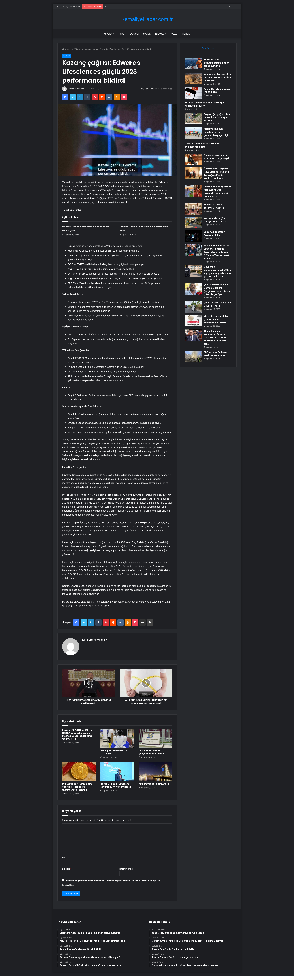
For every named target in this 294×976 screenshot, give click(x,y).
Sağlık (147, 34)
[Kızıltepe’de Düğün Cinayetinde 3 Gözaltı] (193, 222)
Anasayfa (109, 34)
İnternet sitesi (126, 869)
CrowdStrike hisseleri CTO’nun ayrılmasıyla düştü (202, 145)
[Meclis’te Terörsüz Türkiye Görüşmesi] (193, 209)
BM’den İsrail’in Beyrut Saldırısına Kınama (216, 354)
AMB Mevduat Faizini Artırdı (154, 783)
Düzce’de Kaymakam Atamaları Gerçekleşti (216, 157)
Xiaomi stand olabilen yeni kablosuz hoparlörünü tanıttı (216, 319)
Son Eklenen (208, 48)
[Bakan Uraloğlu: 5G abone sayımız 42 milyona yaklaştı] (117, 771)
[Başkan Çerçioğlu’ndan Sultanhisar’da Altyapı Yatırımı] (193, 118)
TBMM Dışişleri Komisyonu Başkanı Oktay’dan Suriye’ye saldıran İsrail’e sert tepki (215, 337)
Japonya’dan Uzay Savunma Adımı (214, 233)
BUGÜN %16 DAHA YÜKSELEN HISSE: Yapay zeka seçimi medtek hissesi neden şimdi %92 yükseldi (77, 734)
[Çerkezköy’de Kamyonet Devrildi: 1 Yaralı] (193, 307)
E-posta (66, 869)
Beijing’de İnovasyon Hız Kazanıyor (113, 752)
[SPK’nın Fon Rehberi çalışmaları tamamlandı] (155, 738)
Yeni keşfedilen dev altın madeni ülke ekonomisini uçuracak (218, 77)
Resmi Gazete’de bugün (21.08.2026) (122, 6)
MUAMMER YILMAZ (76, 89)
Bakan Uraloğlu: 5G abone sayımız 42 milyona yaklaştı (115, 785)
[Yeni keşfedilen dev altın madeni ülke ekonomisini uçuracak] (193, 78)
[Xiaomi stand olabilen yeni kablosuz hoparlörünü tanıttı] (193, 320)
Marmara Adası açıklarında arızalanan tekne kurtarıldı (216, 62)
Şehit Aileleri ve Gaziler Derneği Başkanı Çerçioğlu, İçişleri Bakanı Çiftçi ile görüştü (217, 289)
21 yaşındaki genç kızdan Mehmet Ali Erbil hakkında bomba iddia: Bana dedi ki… (217, 191)
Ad (64, 857)
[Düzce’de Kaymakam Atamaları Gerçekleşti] (193, 159)
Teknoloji (160, 34)
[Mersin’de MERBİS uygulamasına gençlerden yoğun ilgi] (193, 133)
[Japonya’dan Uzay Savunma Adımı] (193, 236)
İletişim (186, 34)
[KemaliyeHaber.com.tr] (147, 19)
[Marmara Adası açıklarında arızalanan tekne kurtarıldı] (193, 63)
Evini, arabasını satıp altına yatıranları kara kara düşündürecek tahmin (77, 786)
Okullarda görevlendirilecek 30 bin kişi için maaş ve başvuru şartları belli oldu (218, 271)
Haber (122, 34)
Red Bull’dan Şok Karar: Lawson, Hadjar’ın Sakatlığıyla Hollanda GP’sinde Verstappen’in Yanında (217, 252)
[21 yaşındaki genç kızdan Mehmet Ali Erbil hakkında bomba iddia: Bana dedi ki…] (193, 191)
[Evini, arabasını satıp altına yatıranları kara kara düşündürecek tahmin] (79, 771)
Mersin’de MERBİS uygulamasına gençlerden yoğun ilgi (216, 132)
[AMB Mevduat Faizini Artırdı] (155, 771)
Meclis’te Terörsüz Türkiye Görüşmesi (214, 206)
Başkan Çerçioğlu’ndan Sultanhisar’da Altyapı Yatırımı (217, 117)
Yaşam (173, 34)
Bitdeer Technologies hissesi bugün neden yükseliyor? (204, 104)
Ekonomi (134, 34)
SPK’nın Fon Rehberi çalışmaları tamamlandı (152, 752)
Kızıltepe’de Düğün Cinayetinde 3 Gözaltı (216, 220)
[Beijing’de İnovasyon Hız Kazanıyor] (117, 738)
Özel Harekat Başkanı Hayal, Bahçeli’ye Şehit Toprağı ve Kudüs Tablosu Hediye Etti (216, 173)
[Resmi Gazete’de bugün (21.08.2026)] (193, 93)
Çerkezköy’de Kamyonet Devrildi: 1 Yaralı (217, 304)
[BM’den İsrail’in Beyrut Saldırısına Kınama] (193, 356)
